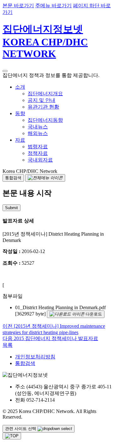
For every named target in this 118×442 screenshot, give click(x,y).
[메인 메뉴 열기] (5, 71)
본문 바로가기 (18, 5)
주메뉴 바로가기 (53, 5)
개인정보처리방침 (35, 356)
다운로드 (93, 314)
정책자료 (38, 153)
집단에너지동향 (45, 120)
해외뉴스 (38, 133)
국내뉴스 (38, 126)
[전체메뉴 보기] (45, 178)
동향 (20, 113)
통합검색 (25, 363)
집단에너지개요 (45, 93)
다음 (8, 338)
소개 (20, 87)
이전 (8, 326)
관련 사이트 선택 (21, 428)
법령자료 (38, 146)
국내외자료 (40, 159)
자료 (20, 140)
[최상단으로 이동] (12, 436)
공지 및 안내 (41, 100)
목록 (8, 345)
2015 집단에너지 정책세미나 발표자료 (56, 338)
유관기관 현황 (43, 106)
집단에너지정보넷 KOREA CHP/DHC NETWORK (45, 41)
